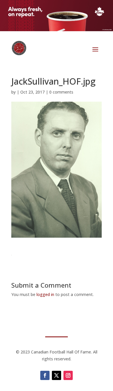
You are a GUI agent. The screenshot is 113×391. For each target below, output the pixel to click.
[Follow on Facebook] (45, 375)
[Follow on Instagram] (68, 375)
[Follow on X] (56, 375)
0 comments (61, 92)
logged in (45, 294)
